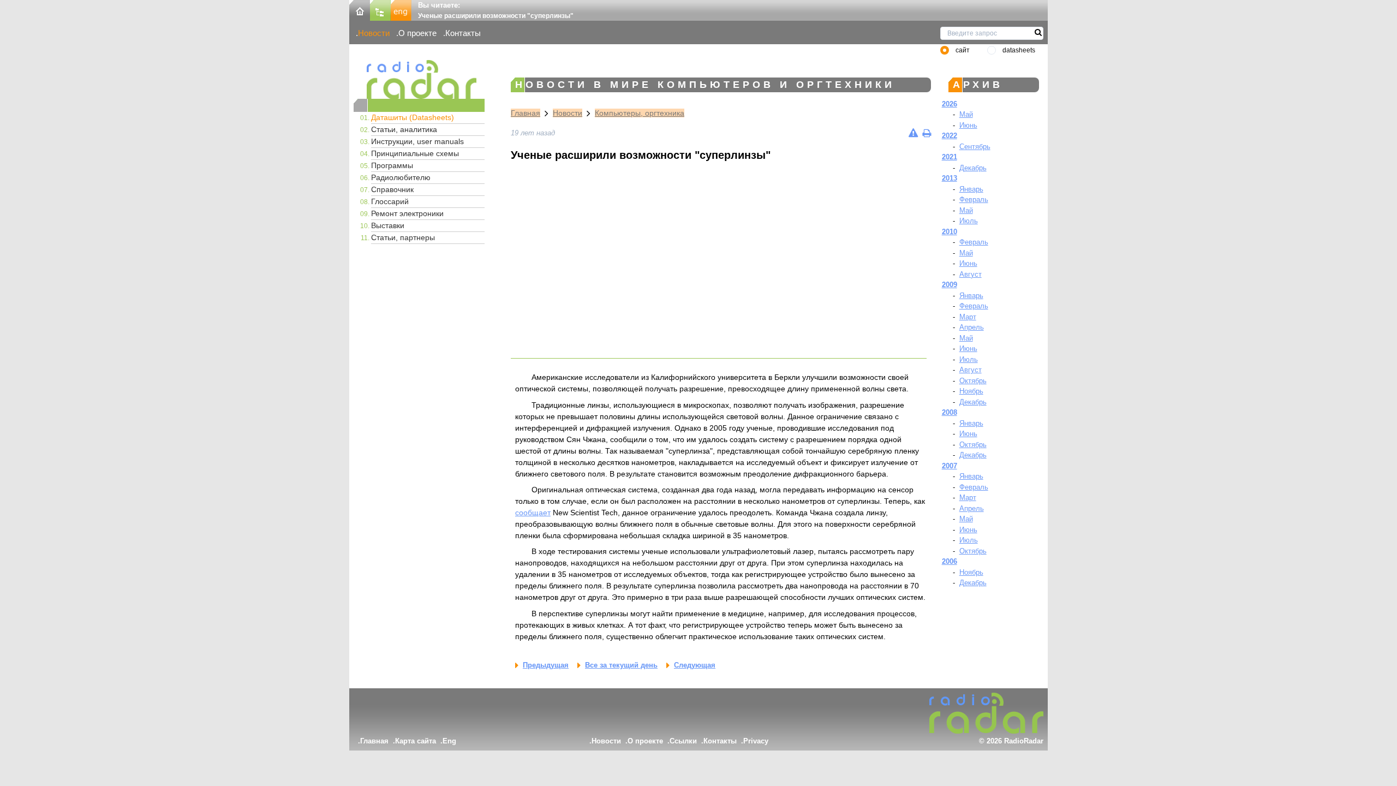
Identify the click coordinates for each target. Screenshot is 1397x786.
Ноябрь (971, 391)
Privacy (755, 741)
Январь (971, 189)
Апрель (971, 327)
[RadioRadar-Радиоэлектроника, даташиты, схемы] (359, 9)
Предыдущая (546, 665)
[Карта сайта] (380, 9)
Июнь (968, 125)
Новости (374, 33)
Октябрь (973, 381)
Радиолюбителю (401, 177)
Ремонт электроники (407, 213)
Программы (392, 165)
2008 (949, 412)
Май (966, 114)
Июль (968, 221)
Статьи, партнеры (403, 237)
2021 (949, 157)
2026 (949, 104)
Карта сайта (415, 741)
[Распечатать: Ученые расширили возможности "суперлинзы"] (926, 133)
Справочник (392, 189)
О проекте (417, 33)
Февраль (973, 199)
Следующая (694, 665)
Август (970, 274)
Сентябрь (974, 146)
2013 (949, 178)
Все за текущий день (621, 665)
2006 (949, 561)
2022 (949, 136)
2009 (949, 285)
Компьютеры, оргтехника (639, 113)
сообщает (533, 512)
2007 (949, 466)
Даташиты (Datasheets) (412, 117)
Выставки (387, 225)
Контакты (463, 33)
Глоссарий (390, 201)
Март (967, 317)
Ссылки (683, 741)
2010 (949, 232)
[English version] (401, 9)
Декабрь (973, 168)
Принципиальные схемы (415, 153)
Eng (449, 741)
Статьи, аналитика (404, 129)
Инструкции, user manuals (417, 141)
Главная (525, 113)
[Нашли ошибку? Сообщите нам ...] (913, 133)
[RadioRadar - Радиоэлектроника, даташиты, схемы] (419, 79)
